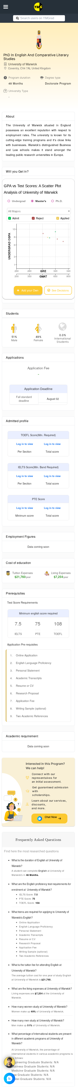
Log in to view (24, 444)
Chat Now (51, 818)
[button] (5, 7)
